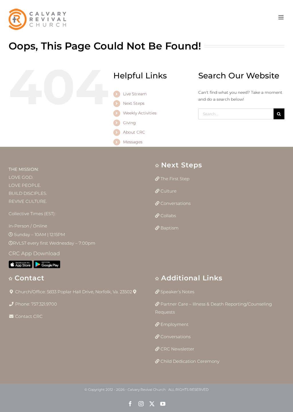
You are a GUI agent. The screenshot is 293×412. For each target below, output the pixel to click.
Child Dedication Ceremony (190, 361)
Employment (175, 324)
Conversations (176, 203)
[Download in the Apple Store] (20, 265)
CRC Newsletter (177, 349)
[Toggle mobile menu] (281, 17)
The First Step (175, 178)
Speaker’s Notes (177, 291)
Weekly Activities (140, 113)
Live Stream (135, 93)
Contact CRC (29, 316)
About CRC (134, 132)
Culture (169, 191)
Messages (132, 141)
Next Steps (133, 103)
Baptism (170, 228)
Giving (129, 122)
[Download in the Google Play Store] (46, 265)
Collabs (168, 215)
